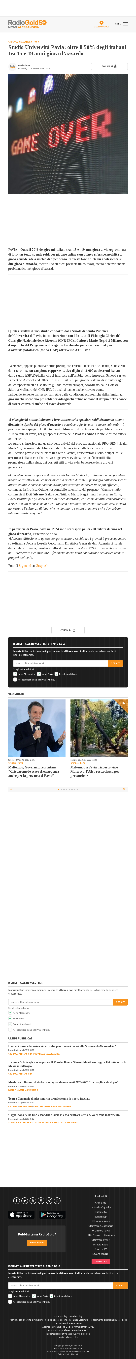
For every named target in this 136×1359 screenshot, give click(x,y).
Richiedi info (37, 1242)
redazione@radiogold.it (79, 1351)
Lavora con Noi (100, 1254)
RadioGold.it (76, 1345)
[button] (124, 789)
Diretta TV (101, 1249)
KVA (76, 1354)
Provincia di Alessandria (46, 1053)
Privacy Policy (48, 679)
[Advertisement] (68, 220)
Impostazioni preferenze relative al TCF (68, 1330)
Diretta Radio (100, 1244)
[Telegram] (49, 1200)
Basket (12, 1090)
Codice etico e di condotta (58, 1320)
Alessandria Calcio (18, 1122)
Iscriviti (115, 663)
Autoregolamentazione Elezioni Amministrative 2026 (68, 1327)
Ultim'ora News (101, 1221)
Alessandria (25, 42)
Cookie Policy (75, 1316)
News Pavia (47, 674)
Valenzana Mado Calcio (50, 1122)
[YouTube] (33, 1200)
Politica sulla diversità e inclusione (26, 1320)
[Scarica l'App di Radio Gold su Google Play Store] (52, 1215)
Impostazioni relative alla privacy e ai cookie (68, 1334)
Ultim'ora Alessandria (100, 1226)
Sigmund (25, 565)
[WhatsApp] (57, 1200)
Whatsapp (101, 1217)
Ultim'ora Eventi (100, 1240)
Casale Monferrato (27, 1090)
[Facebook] (16, 1200)
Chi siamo (100, 1203)
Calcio (33, 1122)
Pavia (36, 42)
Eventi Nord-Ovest (68, 674)
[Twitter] (24, 1200)
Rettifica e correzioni (72, 1323)
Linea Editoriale (80, 1320)
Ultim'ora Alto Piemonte (101, 1235)
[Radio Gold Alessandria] (27, 24)
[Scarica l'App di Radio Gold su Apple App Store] (21, 1215)
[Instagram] (41, 1200)
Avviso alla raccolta (68, 1337)
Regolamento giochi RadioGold (105, 1320)
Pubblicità (101, 1212)
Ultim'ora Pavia (101, 1230)
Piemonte (38, 1106)
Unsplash (42, 565)
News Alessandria (26, 674)
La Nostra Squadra (101, 1207)
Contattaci (101, 1261)
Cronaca (13, 42)
